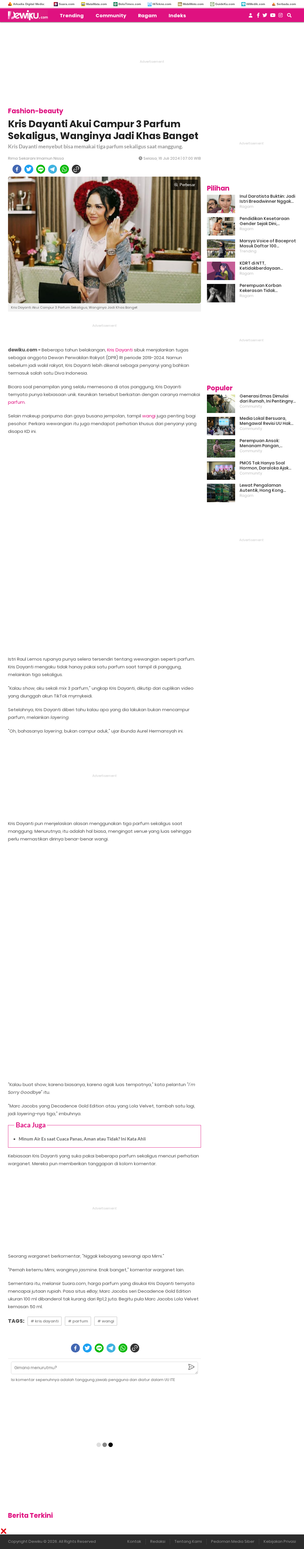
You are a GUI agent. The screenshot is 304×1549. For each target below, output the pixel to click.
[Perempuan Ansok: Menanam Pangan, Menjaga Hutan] (221, 448)
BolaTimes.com (129, 4)
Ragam (147, 15)
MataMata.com (96, 4)
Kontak (134, 1541)
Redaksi (157, 1541)
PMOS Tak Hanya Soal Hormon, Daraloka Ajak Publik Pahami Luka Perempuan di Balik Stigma (264, 466)
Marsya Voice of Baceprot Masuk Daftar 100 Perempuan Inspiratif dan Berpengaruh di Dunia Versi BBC (268, 243)
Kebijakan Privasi (280, 1541)
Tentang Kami (188, 1541)
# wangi (105, 1321)
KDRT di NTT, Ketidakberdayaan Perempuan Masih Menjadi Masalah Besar (267, 266)
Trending (72, 15)
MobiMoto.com (193, 4)
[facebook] (17, 169)
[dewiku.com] (29, 15)
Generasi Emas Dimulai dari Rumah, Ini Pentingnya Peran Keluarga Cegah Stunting (268, 399)
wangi (149, 416)
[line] (41, 169)
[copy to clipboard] (76, 169)
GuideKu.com (225, 4)
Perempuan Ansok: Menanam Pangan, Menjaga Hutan (260, 443)
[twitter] (29, 169)
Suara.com (67, 4)
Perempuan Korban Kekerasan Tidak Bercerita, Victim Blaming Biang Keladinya (267, 288)
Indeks (177, 15)
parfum (16, 402)
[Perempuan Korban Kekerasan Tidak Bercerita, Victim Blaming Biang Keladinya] (221, 293)
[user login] (250, 17)
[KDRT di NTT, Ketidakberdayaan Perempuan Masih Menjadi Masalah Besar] (221, 271)
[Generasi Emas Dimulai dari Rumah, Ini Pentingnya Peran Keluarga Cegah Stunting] (221, 404)
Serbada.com (286, 4)
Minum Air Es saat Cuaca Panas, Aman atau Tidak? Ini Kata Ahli (82, 1138)
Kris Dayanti (120, 350)
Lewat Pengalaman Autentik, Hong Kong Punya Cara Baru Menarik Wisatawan (266, 488)
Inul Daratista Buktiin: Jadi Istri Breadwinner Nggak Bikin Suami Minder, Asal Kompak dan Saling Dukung (267, 199)
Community (111, 15)
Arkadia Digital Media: (29, 4)
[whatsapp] (64, 169)
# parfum (78, 1321)
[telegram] (52, 169)
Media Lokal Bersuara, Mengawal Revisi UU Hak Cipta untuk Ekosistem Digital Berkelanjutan (265, 421)
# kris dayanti (44, 1321)
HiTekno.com (162, 4)
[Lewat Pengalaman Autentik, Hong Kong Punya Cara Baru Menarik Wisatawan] (221, 493)
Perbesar (187, 185)
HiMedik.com (255, 4)
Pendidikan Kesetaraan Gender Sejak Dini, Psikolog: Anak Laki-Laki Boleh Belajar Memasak (264, 221)
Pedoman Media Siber (232, 1541)
